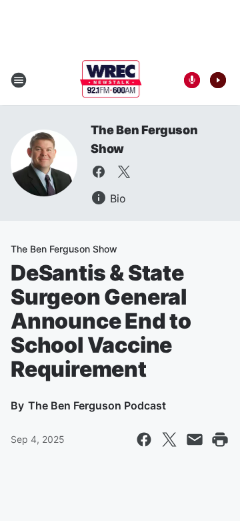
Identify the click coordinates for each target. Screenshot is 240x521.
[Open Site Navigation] (19, 80)
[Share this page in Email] (194, 439)
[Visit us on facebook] (99, 172)
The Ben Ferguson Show (64, 248)
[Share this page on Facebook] (144, 439)
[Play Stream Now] (218, 80)
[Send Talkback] (192, 80)
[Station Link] (111, 80)
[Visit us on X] (124, 172)
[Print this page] (220, 439)
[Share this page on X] (169, 439)
